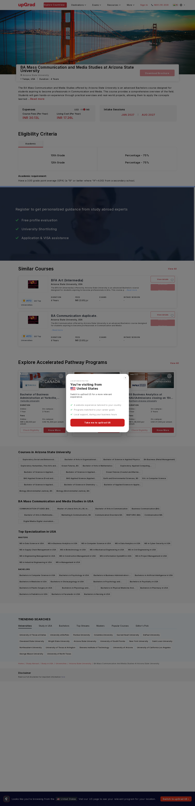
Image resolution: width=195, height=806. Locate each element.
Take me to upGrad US (97, 422)
